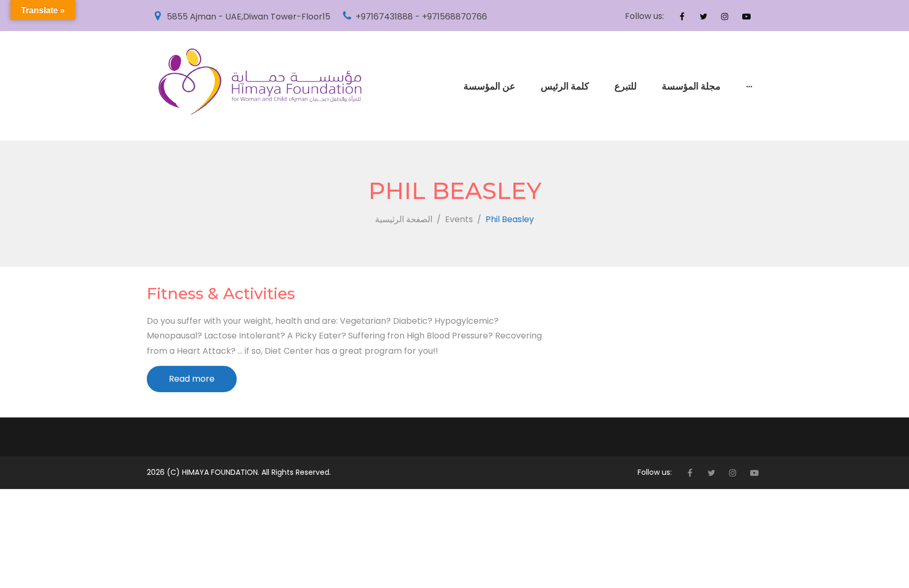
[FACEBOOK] (682, 16)
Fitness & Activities (221, 293)
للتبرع (625, 86)
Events (459, 219)
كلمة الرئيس (565, 86)
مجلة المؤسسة (691, 86)
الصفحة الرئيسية (403, 219)
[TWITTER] (703, 16)
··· (749, 86)
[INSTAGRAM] (725, 16)
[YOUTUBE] (746, 16)
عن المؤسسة (489, 86)
